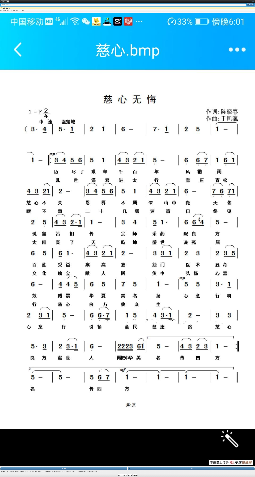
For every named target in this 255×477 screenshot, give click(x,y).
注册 (253, 1)
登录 (250, 1)
